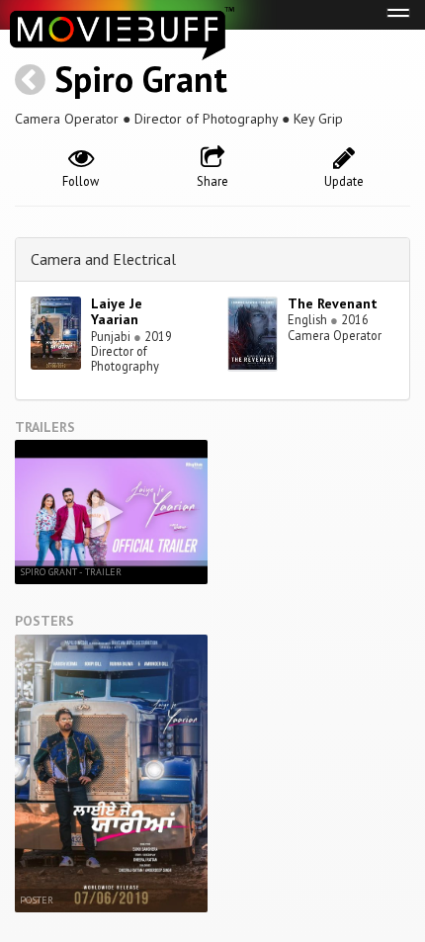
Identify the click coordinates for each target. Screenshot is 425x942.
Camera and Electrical (103, 259)
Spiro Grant (140, 78)
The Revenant (333, 303)
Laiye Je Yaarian (116, 312)
